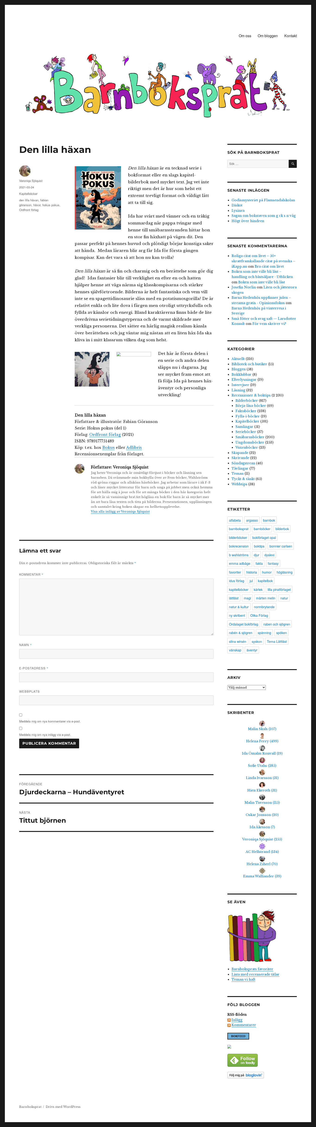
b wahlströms (238, 555)
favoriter (235, 572)
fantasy (273, 563)
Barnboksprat (30, 1107)
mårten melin (265, 598)
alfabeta (235, 520)
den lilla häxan (28, 200)
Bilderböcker (246, 401)
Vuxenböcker (246, 447)
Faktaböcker (245, 411)
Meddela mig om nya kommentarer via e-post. (50, 721)
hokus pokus (50, 205)
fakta (259, 563)
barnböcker (262, 528)
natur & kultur (239, 606)
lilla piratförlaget (279, 589)
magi (247, 598)
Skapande (240, 453)
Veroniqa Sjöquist (31, 180)
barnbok (269, 520)
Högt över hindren (248, 221)
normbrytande (264, 606)
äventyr (252, 650)
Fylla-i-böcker (247, 416)
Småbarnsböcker (249, 437)
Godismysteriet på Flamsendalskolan (263, 200)
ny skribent (237, 615)
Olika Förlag (259, 615)
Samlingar (244, 427)
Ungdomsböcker (249, 442)
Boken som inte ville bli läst (261, 282)
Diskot (237, 205)
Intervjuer (240, 385)
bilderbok (282, 528)
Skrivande (240, 458)
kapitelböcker (238, 589)
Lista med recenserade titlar (255, 974)
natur (284, 598)
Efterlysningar (244, 380)
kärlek (258, 589)
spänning (264, 632)
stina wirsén (237, 641)
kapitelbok (265, 580)
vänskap (235, 650)
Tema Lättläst (277, 641)
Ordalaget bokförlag (243, 624)
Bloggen (239, 369)
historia (251, 572)
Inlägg (237, 1020)
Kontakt (290, 35)
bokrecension (239, 546)
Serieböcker (245, 432)
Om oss (245, 35)
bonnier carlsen (281, 546)
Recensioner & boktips (251, 395)
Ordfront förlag (105, 434)
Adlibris (134, 447)
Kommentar (31, 574)
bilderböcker (238, 537)
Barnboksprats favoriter (252, 969)
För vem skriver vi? (269, 324)
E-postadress (34, 668)
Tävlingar (240, 468)
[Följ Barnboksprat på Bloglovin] (262, 1075)
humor (267, 572)
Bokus (108, 447)
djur (256, 555)
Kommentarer (244, 1025)
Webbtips (239, 484)
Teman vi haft (243, 979)
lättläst (234, 598)
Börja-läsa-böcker (250, 406)
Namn (25, 645)
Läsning (238, 390)
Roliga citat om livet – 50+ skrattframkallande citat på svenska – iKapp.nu (263, 261)
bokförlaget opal (264, 537)
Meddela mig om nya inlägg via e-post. (45, 734)
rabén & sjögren (240, 632)
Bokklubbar (241, 374)
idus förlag (236, 580)
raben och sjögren (276, 624)
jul (251, 580)
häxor (36, 205)
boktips (259, 546)
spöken (281, 632)
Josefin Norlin (244, 287)
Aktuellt (238, 359)
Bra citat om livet (269, 266)
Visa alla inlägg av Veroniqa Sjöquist (120, 512)
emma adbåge (239, 563)
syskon (257, 641)
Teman (238, 473)
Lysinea (238, 210)
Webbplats (29, 691)
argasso (252, 520)
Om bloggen (268, 35)
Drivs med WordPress (63, 1107)
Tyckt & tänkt (243, 479)
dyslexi (269, 555)
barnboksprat (238, 528)
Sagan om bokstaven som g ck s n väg (264, 216)
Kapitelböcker (28, 193)
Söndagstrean (243, 463)
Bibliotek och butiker (249, 364)
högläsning (285, 572)
